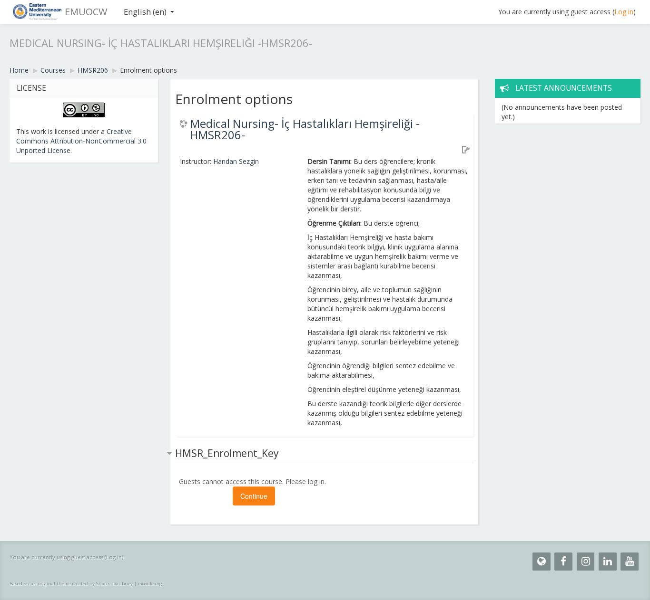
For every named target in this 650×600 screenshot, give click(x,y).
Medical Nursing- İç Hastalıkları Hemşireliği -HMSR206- (305, 129)
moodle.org (150, 584)
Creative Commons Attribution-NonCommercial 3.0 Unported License (81, 141)
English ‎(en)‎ (145, 11)
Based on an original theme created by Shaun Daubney (71, 584)
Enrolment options (148, 70)
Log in (623, 11)
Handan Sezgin (236, 161)
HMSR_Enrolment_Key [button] (227, 453)
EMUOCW (86, 11)
